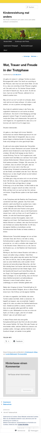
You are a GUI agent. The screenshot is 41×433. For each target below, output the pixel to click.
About (5, 50)
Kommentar (27, 390)
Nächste (34, 56)
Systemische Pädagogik (11, 46)
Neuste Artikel (8, 41)
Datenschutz (7, 404)
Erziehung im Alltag (31, 352)
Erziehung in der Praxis (22, 41)
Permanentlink (22, 354)
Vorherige (26, 56)
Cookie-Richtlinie (23, 424)
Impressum (7, 402)
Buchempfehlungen (27, 46)
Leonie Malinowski (11, 354)
